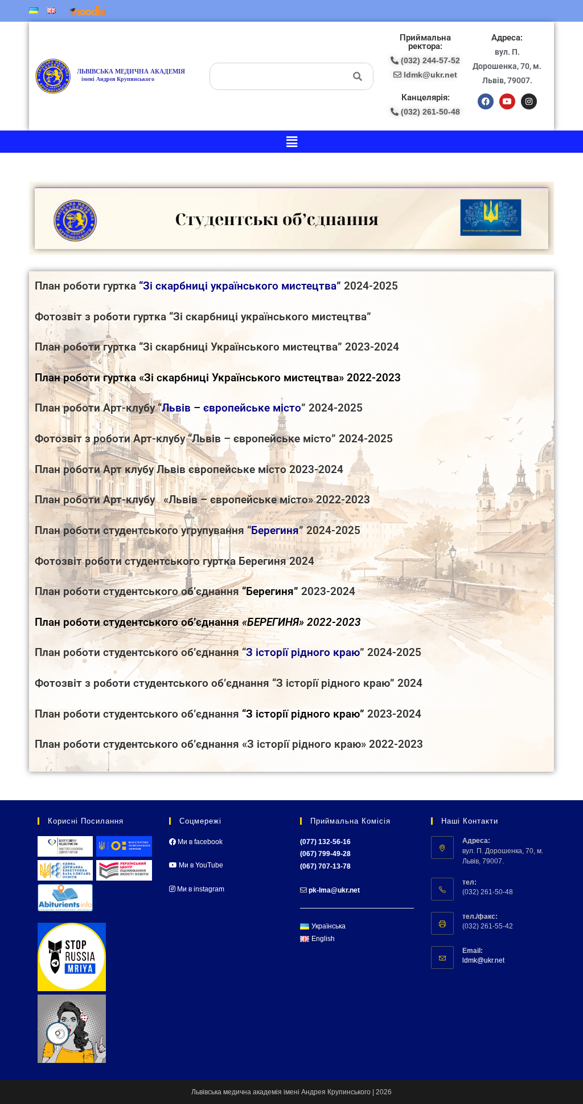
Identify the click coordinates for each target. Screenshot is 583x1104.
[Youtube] (507, 101)
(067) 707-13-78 (325, 866)
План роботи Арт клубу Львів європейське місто (160, 469)
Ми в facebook (199, 842)
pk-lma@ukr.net (334, 890)
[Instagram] (529, 101)
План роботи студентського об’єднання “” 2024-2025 (228, 652)
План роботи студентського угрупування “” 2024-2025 (197, 530)
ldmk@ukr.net (483, 960)
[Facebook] (486, 101)
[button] (291, 141)
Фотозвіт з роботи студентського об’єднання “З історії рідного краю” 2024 (228, 683)
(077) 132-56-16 (325, 842)
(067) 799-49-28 (325, 854)
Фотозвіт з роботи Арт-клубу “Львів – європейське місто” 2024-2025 (214, 439)
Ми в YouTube (200, 865)
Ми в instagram (199, 889)
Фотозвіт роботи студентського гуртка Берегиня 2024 (174, 561)
